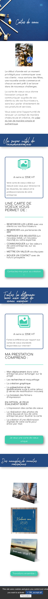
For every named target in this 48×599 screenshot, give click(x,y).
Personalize (25, 596)
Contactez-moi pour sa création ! (24, 273)
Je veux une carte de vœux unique (24, 439)
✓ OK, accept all (34, 592)
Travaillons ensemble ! (24, 573)
